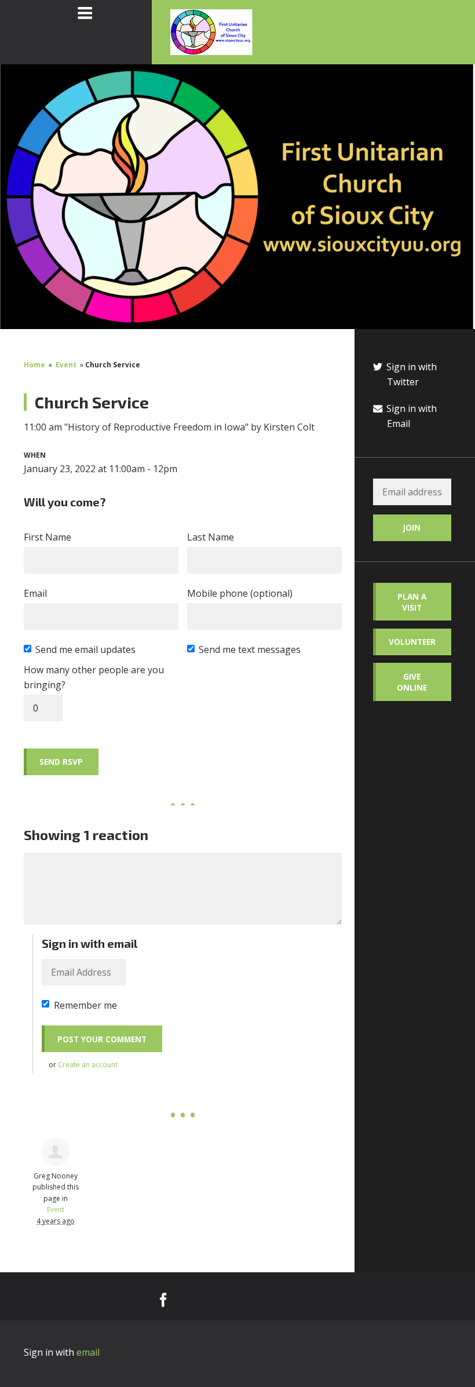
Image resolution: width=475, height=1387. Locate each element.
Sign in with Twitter (410, 374)
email (88, 1352)
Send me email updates (85, 649)
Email (35, 593)
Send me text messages (250, 649)
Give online (412, 682)
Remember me (85, 1005)
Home (34, 365)
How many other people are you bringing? (94, 677)
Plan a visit (411, 602)
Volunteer (412, 641)
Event (66, 365)
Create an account (88, 1065)
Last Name (210, 537)
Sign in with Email (410, 416)
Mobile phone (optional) (240, 593)
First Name (47, 537)
